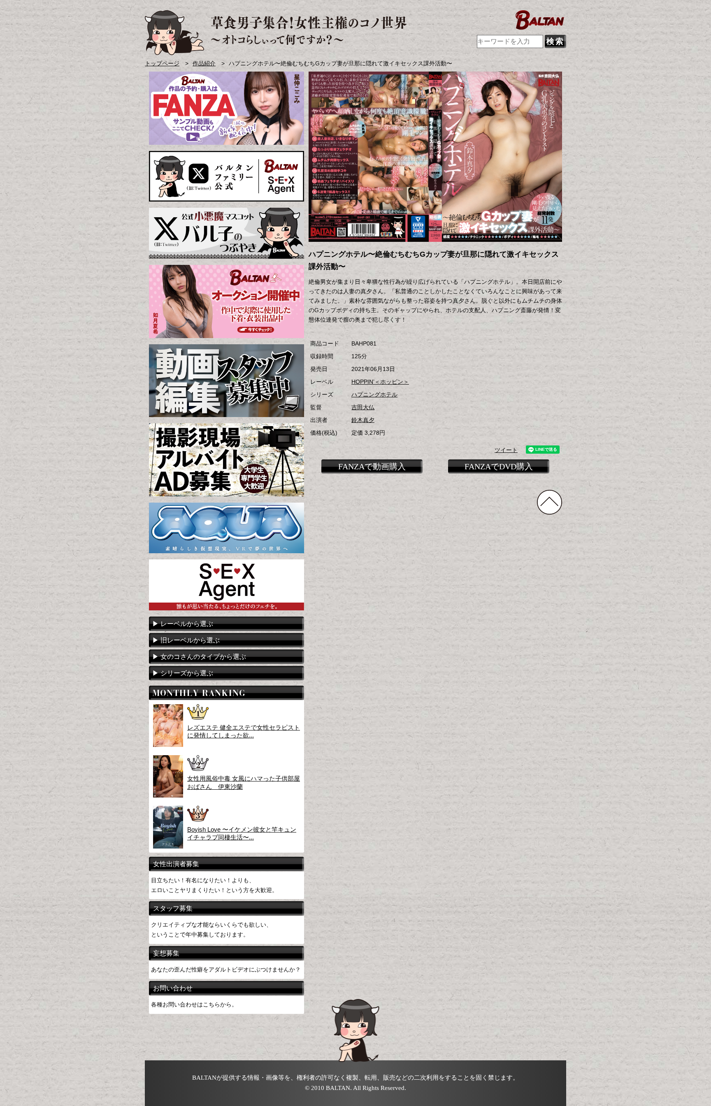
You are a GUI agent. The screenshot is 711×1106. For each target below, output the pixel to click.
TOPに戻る (549, 502)
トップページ (162, 63)
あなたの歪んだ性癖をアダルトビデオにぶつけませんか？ (226, 969)
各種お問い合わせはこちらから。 (194, 1004)
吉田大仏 (362, 407)
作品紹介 (204, 63)
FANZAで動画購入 (372, 466)
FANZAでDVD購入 (499, 466)
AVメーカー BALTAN (276, 32)
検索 (555, 41)
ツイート (506, 450)
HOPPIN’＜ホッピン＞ (380, 382)
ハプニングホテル (374, 395)
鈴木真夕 (362, 420)
